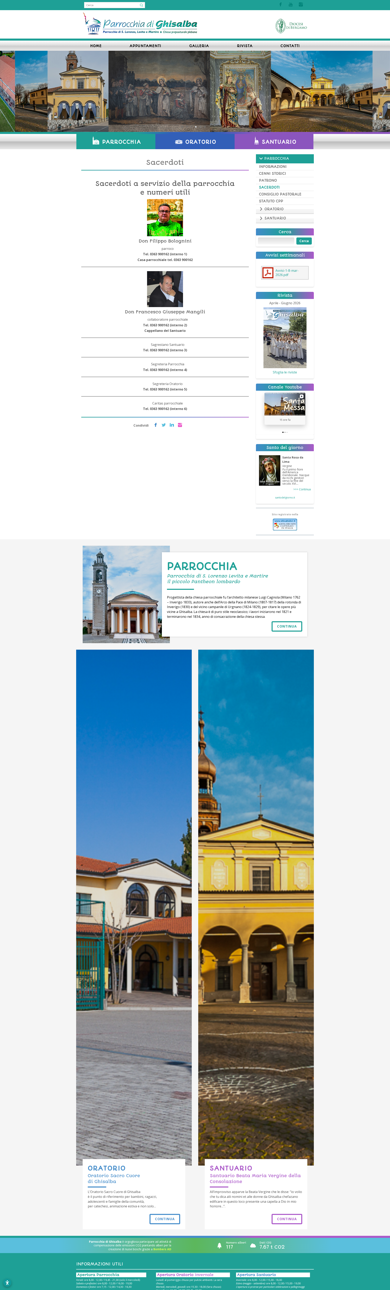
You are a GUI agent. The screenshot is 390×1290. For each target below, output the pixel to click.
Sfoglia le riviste (285, 372)
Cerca (304, 241)
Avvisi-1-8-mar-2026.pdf (287, 272)
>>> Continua (302, 489)
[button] (264, 409)
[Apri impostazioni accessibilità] (7, 1283)
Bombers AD (162, 1249)
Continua (287, 626)
